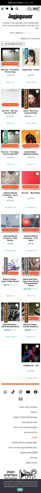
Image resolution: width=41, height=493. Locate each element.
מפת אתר (33, 457)
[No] (37, 486)
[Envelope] (20, 398)
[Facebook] (35, 391)
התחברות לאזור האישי (28, 407)
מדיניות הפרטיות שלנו (10, 486)
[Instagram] (20, 391)
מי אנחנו (34, 412)
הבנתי (20, 489)
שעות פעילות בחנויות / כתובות (25, 417)
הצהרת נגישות (31, 462)
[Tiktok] (13, 391)
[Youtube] (28, 391)
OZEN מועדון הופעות (28, 452)
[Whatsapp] (5, 391)
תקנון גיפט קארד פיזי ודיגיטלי (25, 427)
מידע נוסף (10, 82)
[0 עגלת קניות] (11, 8)
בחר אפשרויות (30, 207)
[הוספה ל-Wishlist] (37, 50)
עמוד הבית (28, 33)
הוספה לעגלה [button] (31, 82)
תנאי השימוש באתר (29, 422)
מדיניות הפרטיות (30, 432)
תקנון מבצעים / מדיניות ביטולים (24, 442)
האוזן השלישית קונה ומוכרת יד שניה (22, 447)
